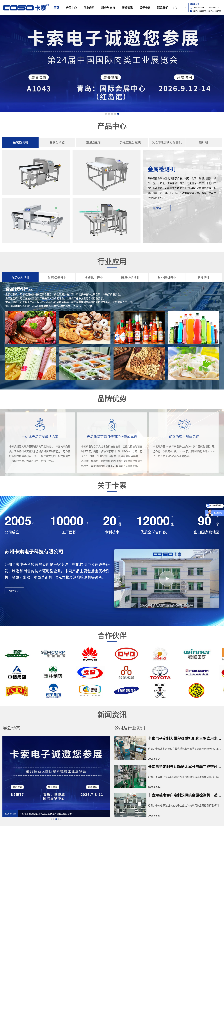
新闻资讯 (127, 7)
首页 (56, 7)
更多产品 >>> (159, 208)
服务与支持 (108, 7)
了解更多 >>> (14, 590)
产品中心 (71, 7)
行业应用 (89, 7)
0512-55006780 (214, 11)
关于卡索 (145, 7)
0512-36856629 (199, 11)
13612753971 (213, 7)
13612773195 (198, 7)
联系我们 (162, 7)
